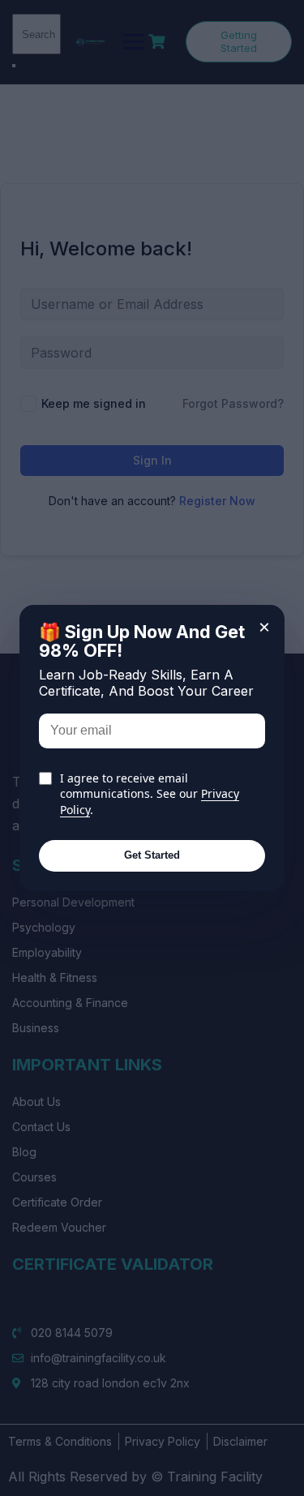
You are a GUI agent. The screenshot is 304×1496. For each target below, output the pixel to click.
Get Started (152, 855)
